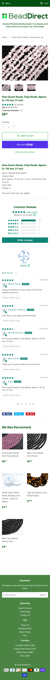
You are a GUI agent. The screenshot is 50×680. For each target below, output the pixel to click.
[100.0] (24, 256)
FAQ (25, 635)
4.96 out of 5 (32, 212)
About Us (25, 625)
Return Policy (25, 632)
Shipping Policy (25, 628)
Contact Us (25, 615)
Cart (46, 3)
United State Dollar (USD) (25, 649)
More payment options (25, 152)
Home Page (25, 611)
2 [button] (22, 404)
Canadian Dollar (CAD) (25, 645)
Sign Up (43, 595)
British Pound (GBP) (25, 652)
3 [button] (26, 404)
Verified (23, 265)
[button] (8, 104)
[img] (7, 280)
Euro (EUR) (25, 656)
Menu (7, 3)
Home (4, 37)
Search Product (25, 608)
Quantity (5, 122)
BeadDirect (26, 665)
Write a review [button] (25, 240)
